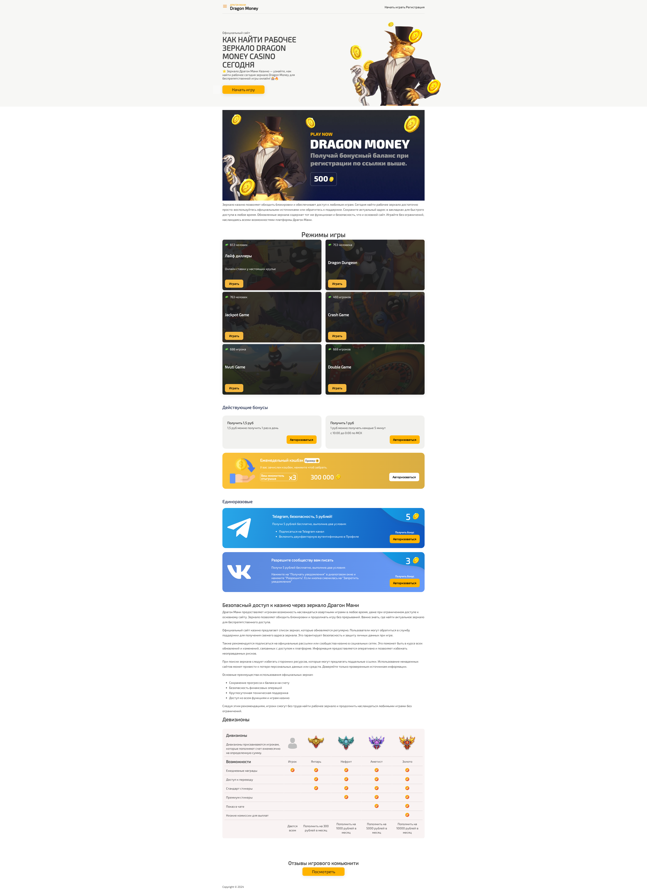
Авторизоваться (301, 439)
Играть (234, 283)
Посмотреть (323, 871)
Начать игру (243, 89)
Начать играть (395, 7)
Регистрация (415, 7)
